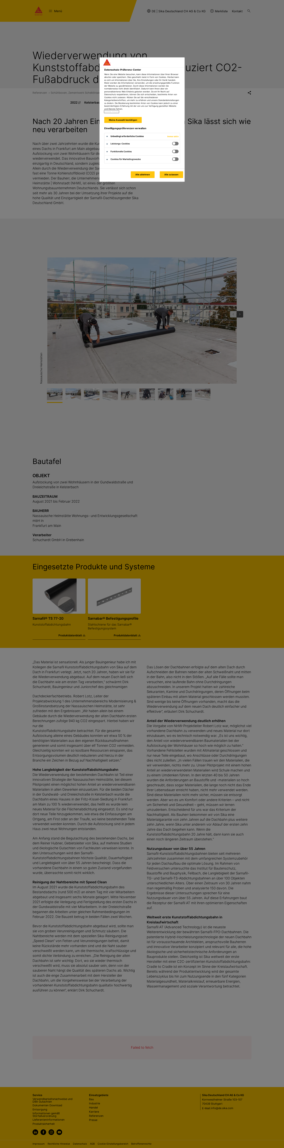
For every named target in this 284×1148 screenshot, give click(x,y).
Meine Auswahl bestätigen (123, 120)
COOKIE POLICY (111, 112)
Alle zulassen (171, 174)
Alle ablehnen (142, 174)
